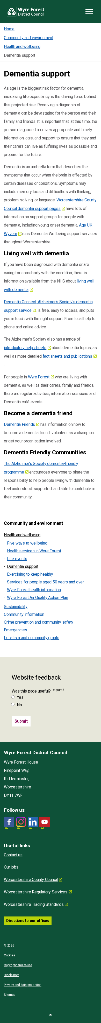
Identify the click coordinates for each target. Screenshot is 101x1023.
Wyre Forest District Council (25, 11)
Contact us (13, 854)
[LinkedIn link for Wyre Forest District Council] (33, 822)
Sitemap (9, 995)
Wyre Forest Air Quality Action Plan (37, 597)
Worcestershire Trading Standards (33, 904)
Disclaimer (11, 975)
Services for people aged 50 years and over (45, 582)
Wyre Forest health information (34, 589)
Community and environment (33, 523)
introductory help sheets (25, 347)
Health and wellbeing (22, 534)
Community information (24, 614)
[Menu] (89, 11)
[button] (50, 1015)
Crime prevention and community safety (38, 622)
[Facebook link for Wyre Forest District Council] (9, 822)
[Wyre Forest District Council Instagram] (21, 822)
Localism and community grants (31, 637)
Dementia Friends (19, 424)
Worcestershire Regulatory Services (35, 892)
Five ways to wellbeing (27, 543)
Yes (20, 697)
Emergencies (15, 629)
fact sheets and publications (67, 356)
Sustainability (15, 606)
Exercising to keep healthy (30, 574)
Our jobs (11, 867)
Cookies (9, 955)
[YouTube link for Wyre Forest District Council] (44, 822)
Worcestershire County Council (31, 879)
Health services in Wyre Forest (34, 550)
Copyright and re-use (18, 965)
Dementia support (22, 566)
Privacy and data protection (22, 985)
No (19, 704)
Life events (17, 558)
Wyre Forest (38, 377)
